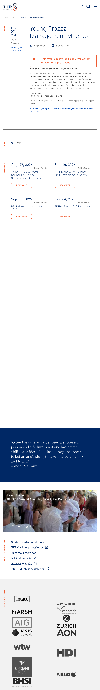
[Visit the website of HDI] (66, 653)
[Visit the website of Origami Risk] (22, 667)
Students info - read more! (28, 542)
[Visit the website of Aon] (66, 632)
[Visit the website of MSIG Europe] (22, 632)
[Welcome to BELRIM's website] (10, 7)
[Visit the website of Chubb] (66, 604)
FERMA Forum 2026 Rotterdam (72, 206)
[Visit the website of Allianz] (66, 674)
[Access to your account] (81, 7)
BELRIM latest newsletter (28, 569)
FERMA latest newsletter (27, 547)
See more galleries (25, 526)
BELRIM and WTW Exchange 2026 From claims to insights (71, 173)
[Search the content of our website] (88, 7)
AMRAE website (22, 564)
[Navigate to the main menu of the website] (95, 7)
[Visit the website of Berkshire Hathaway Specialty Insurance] (22, 682)
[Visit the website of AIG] (22, 622)
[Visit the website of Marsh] (22, 612)
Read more (21, 185)
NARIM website (21, 558)
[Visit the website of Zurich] (66, 621)
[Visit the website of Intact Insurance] (22, 599)
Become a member (23, 553)
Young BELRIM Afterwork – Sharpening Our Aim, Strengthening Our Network (26, 174)
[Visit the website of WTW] (22, 647)
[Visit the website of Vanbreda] (66, 609)
